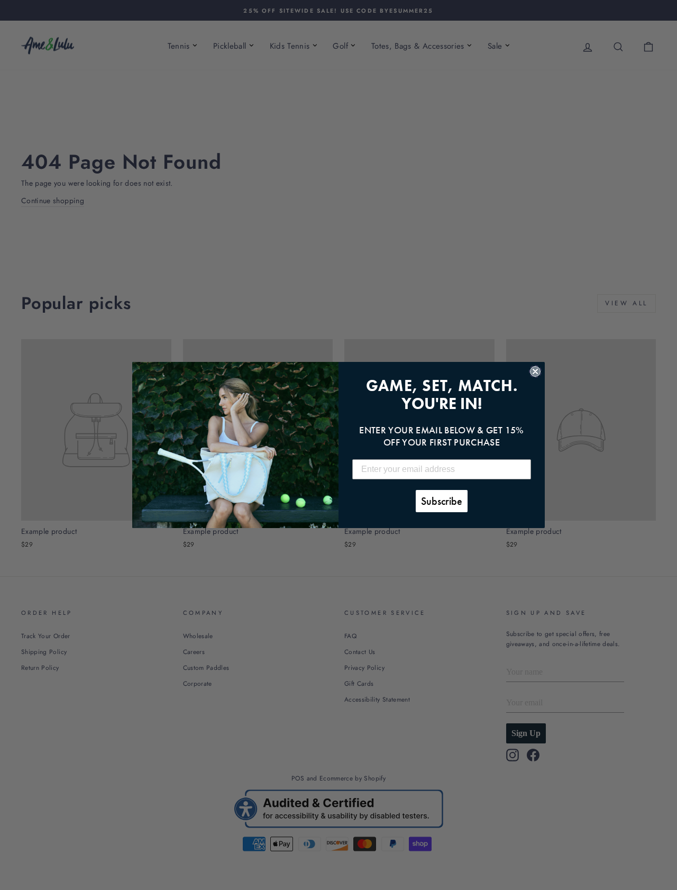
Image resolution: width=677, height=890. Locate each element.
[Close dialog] (535, 371)
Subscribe (441, 501)
